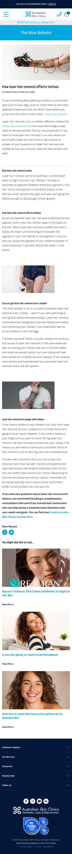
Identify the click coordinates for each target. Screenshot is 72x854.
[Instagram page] (32, 801)
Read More (7, 604)
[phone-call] (59, 14)
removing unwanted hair (16, 126)
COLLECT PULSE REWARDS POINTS (36, 4)
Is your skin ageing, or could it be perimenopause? (30, 655)
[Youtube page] (39, 801)
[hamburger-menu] (6, 14)
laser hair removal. (56, 114)
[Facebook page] (26, 801)
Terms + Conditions (45, 846)
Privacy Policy (26, 846)
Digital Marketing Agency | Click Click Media (36, 843)
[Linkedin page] (46, 801)
